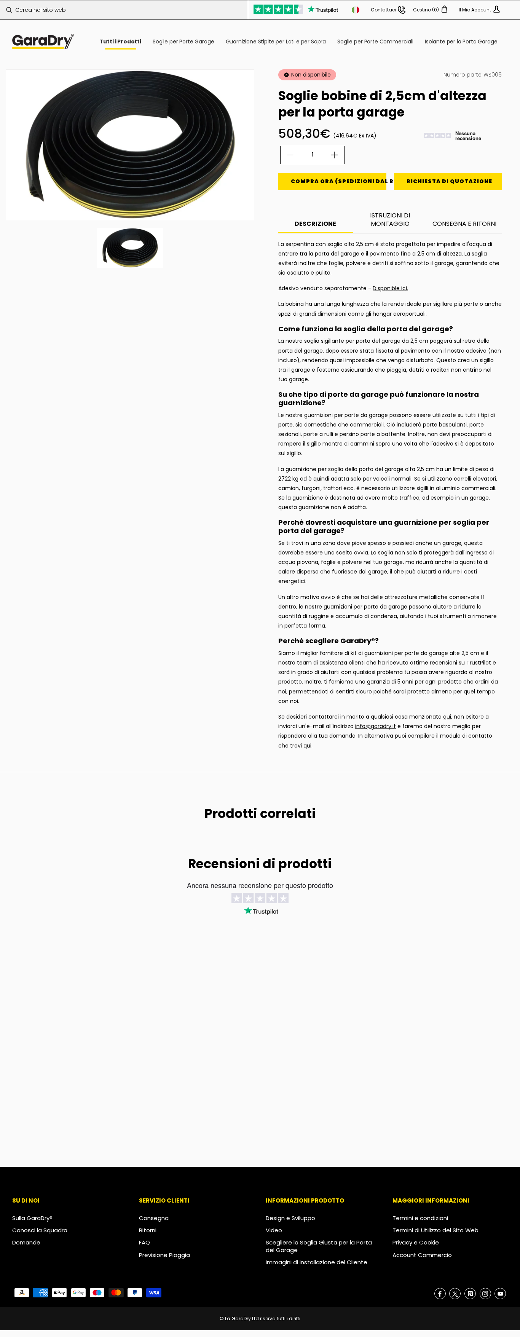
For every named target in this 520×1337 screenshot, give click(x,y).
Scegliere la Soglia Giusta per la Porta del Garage (319, 1246)
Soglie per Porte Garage (183, 41)
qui (447, 716)
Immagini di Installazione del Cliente (316, 1262)
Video (274, 1230)
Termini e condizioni (420, 1218)
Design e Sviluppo (290, 1218)
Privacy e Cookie (415, 1242)
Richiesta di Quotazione (449, 181)
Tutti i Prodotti (120, 41)
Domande (26, 1242)
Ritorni (147, 1230)
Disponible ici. (390, 288)
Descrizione (315, 223)
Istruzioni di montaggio (390, 219)
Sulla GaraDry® (32, 1218)
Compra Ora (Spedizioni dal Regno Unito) (338, 181)
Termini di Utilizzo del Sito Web (435, 1230)
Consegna (154, 1218)
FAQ (144, 1242)
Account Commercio (422, 1255)
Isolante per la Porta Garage (461, 41)
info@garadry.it (375, 726)
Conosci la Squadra (39, 1230)
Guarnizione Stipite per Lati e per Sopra (276, 41)
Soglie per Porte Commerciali (375, 41)
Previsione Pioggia (164, 1255)
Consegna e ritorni (464, 223)
